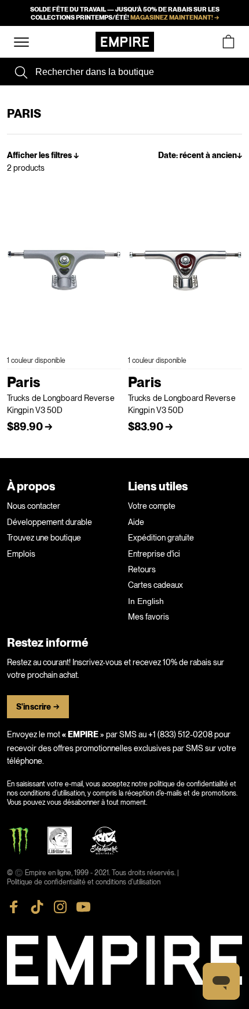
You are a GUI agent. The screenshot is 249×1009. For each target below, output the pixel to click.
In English (146, 601)
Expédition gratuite (161, 537)
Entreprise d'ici (154, 553)
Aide (136, 522)
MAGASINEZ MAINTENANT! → (174, 17)
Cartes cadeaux (155, 585)
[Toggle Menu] (21, 42)
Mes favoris (148, 616)
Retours (142, 569)
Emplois (21, 553)
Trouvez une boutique (44, 537)
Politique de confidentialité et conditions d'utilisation (83, 882)
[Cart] (228, 42)
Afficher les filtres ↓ (43, 155)
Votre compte (151, 506)
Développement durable (49, 522)
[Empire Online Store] (125, 42)
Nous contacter (33, 506)
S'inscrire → (38, 707)
